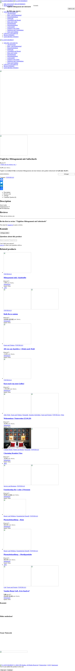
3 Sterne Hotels (8, 449)
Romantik (25, 415)
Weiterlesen (7, 284)
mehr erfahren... (4, 174)
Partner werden (5, 613)
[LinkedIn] (37, 185)
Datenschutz (42, 665)
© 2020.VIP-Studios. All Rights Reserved (26, 665)
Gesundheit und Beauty (14, 20)
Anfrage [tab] (6, 195)
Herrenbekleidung (12, 25)
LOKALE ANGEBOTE (11, 33)
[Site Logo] (7, 40)
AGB (49, 665)
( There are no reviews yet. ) (8, 164)
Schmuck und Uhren (13, 28)
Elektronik (10, 18)
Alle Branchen (11, 44)
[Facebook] (37, 179)
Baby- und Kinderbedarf (14, 46)
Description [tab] (7, 192)
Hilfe (2, 606)
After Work (7, 415)
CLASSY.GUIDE (6, 636)
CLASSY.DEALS (6, 643)
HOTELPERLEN (6, 649)
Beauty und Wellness (10, 516)
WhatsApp (4, 610)
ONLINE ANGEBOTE (11, 43)
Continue (10, 670)
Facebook (4, 623)
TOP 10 (3, 626)
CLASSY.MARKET (7, 639)
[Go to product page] (39, 262)
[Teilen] (37, 188)
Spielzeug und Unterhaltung (15, 30)
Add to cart (71, 8)
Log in (2, 245)
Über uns (3, 629)
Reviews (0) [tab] (7, 194)
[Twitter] (37, 182)
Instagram (4, 620)
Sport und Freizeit (46, 415)
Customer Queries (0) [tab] (10, 197)
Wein (62, 415)
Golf (5, 587)
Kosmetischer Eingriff (23, 516)
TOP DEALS (10, 177)
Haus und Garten (12, 22)
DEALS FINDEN (9, 35)
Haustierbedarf (11, 23)
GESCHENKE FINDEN (11, 37)
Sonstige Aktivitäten (35, 415)
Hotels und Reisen (18, 449)
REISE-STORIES (6, 646)
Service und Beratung (10, 486)
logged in (10, 225)
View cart (3, 670)
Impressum (55, 665)
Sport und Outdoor (12, 32)
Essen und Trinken (9, 345)
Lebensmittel (11, 27)
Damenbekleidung (12, 48)
